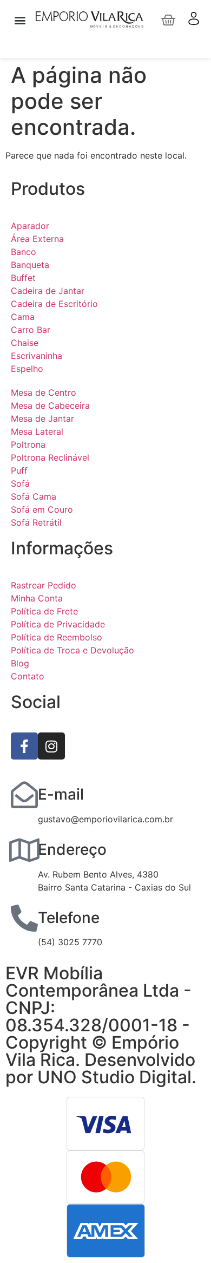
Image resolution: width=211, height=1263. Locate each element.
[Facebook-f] (24, 746)
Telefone (69, 917)
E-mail (61, 794)
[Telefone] (24, 918)
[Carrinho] (168, 20)
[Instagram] (51, 746)
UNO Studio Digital (114, 1077)
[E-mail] (24, 794)
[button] (20, 20)
